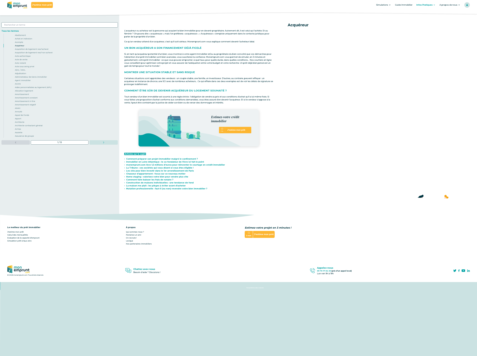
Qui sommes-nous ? (135, 232)
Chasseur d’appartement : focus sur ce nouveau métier (155, 174)
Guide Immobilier (403, 5)
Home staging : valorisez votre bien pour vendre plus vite (157, 177)
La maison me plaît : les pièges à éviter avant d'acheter (156, 186)
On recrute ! (131, 238)
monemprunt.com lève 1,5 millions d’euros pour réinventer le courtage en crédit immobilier (175, 165)
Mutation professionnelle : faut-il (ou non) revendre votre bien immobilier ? (166, 188)
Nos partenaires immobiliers (139, 244)
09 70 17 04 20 (334, 271)
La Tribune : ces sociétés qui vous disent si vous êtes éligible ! (160, 168)
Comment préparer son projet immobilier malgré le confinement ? (162, 159)
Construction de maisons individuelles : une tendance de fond (160, 183)
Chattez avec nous (144, 269)
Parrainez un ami (133, 235)
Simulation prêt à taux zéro (19, 241)
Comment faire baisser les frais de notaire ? (149, 180)
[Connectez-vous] (467, 5)
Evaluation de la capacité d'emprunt (23, 238)
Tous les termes (10, 31)
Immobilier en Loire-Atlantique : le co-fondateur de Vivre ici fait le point (165, 162)
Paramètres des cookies (255, 288)
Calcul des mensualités (17, 235)
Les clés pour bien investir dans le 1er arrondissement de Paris (160, 171)
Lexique (129, 241)
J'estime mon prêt (42, 5)
